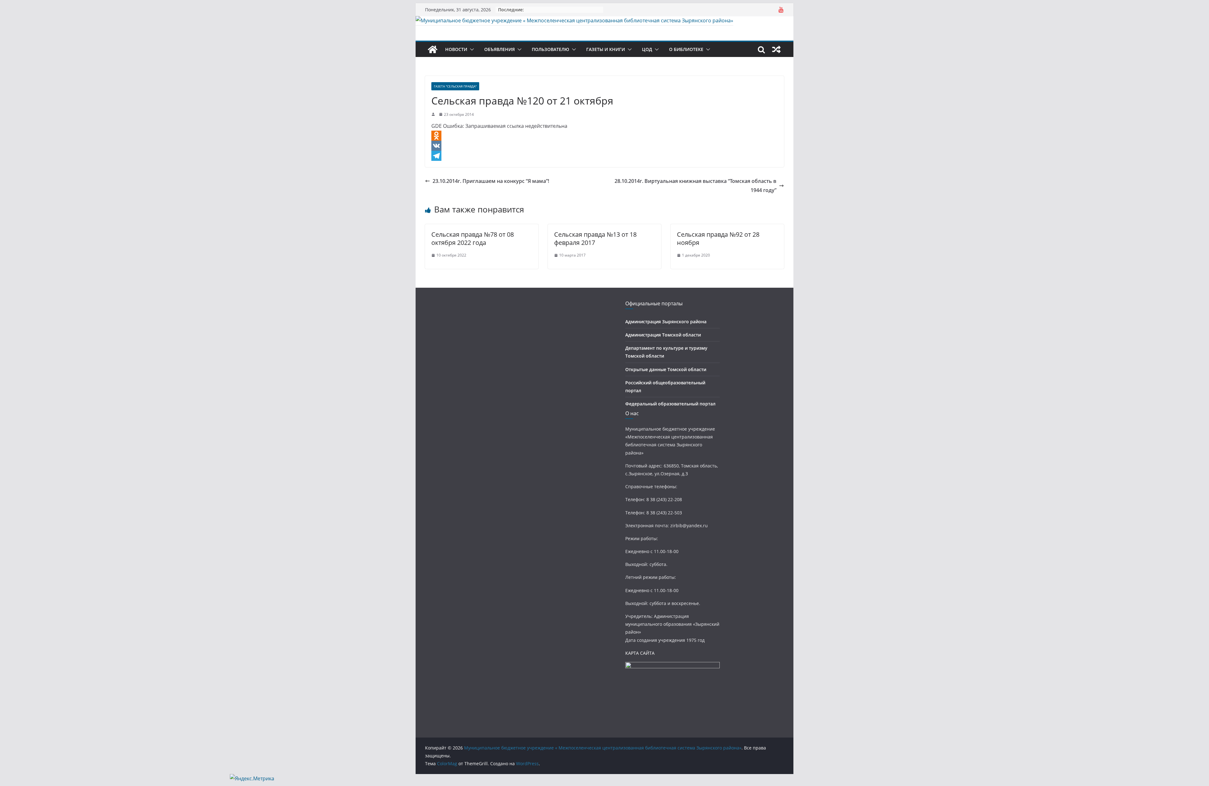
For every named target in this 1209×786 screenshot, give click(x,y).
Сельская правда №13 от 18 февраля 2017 (595, 238)
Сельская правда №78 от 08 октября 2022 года (472, 238)
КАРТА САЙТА (640, 653)
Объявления (499, 49)
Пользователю (550, 49)
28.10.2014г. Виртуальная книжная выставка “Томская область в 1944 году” (695, 186)
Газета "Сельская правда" (455, 86)
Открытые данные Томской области (665, 369)
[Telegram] (604, 156)
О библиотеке (686, 49)
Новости (456, 49)
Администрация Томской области (663, 335)
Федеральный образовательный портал (670, 404)
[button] (470, 49)
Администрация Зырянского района (666, 322)
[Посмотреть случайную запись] (776, 49)
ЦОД (647, 49)
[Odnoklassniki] (604, 136)
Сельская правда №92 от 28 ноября (718, 238)
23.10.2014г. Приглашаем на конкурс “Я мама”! (491, 181)
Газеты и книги (605, 49)
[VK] (604, 146)
